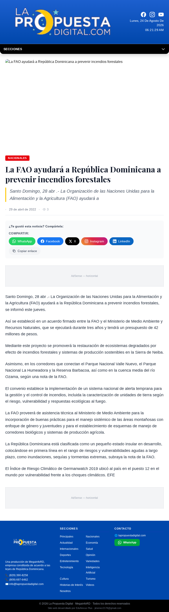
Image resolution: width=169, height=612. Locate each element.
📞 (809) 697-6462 (16, 579)
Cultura (64, 578)
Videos (90, 584)
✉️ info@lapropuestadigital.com (24, 584)
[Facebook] (143, 14)
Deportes (65, 555)
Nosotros (65, 591)
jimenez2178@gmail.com (108, 608)
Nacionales (17, 158)
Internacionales (69, 548)
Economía (92, 542)
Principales (66, 536)
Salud (89, 548)
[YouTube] (161, 14)
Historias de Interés (71, 584)
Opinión (90, 555)
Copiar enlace (27, 251)
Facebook (53, 241)
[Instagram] (152, 14)
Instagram (97, 241)
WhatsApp (25, 241)
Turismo (91, 578)
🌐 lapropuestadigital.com (130, 535)
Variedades (92, 561)
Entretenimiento (69, 561)
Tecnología (66, 567)
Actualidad (66, 542)
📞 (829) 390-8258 (16, 575)
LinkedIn (124, 241)
